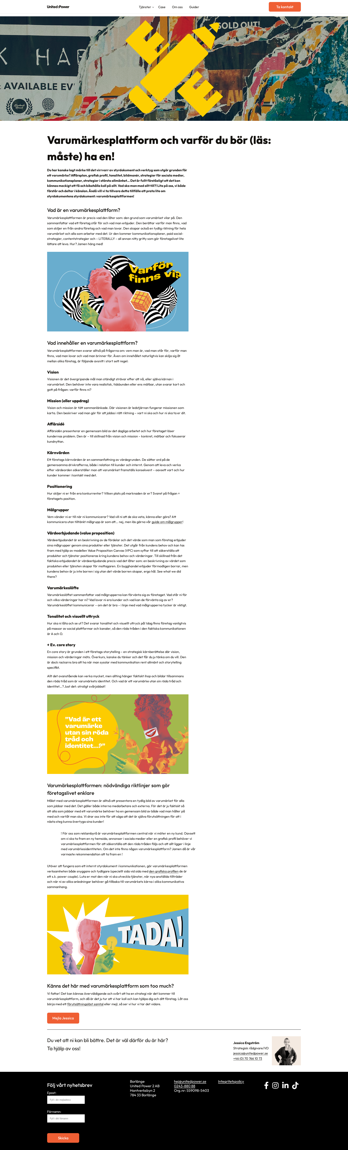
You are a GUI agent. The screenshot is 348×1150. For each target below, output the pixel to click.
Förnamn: (54, 1112)
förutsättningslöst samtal (85, 1004)
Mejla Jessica (63, 1018)
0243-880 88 (184, 1086)
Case (161, 7)
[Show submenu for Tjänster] (153, 7)
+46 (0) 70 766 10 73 (247, 1058)
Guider (194, 7)
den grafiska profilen (164, 871)
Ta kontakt (284, 7)
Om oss (177, 7)
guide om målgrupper (167, 522)
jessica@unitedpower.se (250, 1053)
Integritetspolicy (231, 1081)
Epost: (51, 1093)
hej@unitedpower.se (190, 1081)
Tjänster (145, 7)
